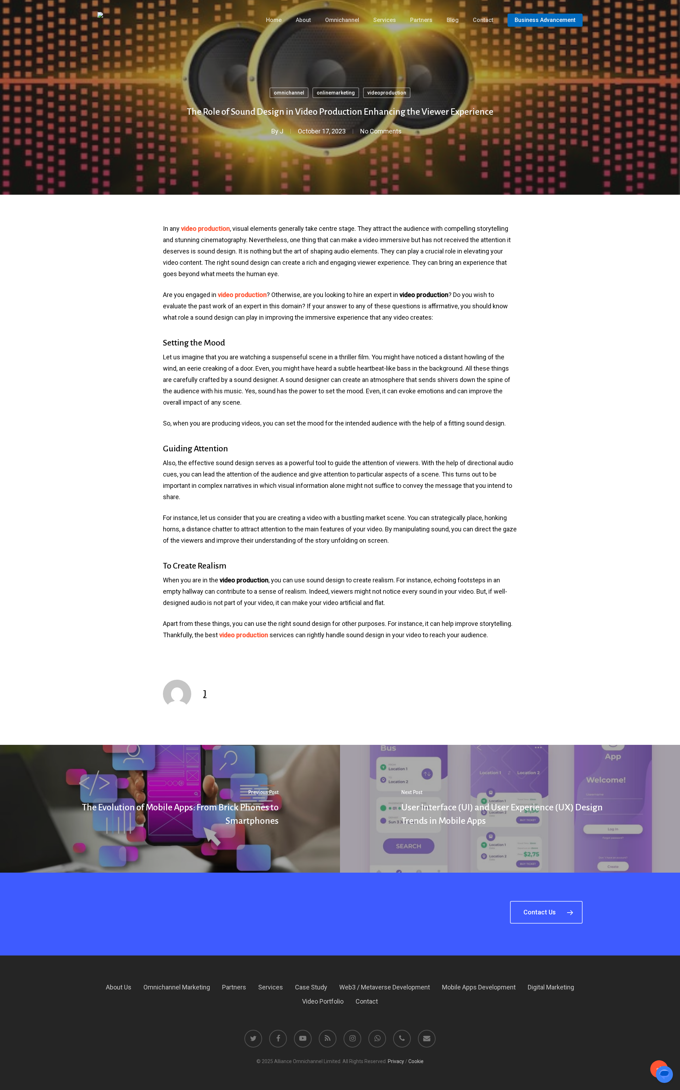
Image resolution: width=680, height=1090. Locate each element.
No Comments (381, 131)
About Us (118, 987)
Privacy (396, 1061)
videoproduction (386, 93)
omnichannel (289, 93)
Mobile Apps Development (479, 987)
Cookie (416, 1061)
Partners (234, 987)
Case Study (311, 987)
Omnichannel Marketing (176, 987)
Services (270, 987)
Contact (367, 1001)
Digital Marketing (551, 987)
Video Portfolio (323, 1001)
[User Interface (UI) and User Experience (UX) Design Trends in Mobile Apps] (510, 809)
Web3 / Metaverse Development (384, 987)
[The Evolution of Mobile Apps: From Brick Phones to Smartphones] (170, 809)
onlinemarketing (336, 93)
